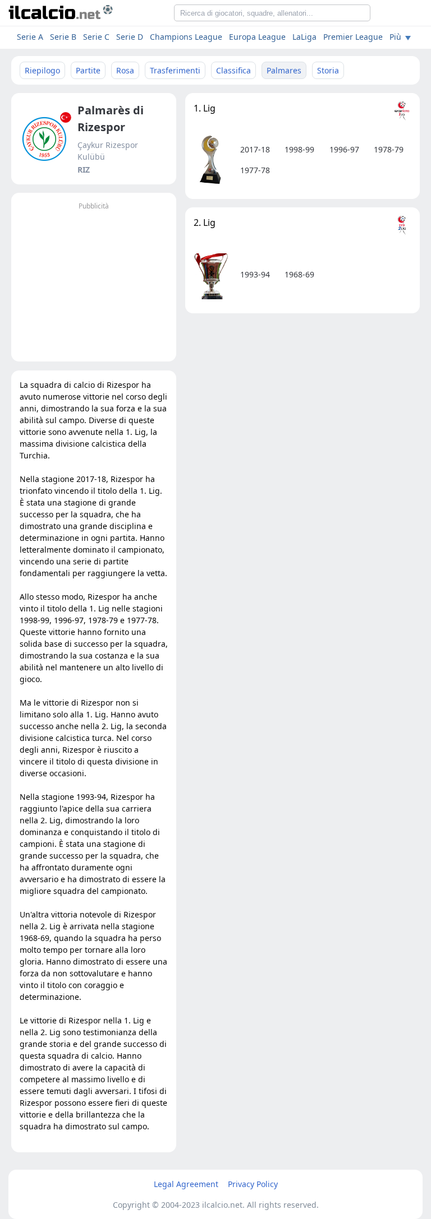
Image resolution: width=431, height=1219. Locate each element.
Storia (328, 70)
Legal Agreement (186, 1184)
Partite (88, 70)
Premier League (353, 36)
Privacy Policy (253, 1184)
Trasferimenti (175, 70)
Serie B (63, 36)
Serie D (129, 36)
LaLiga (304, 36)
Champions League (186, 36)
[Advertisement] (94, 283)
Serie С (96, 36)
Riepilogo (42, 70)
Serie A (30, 36)
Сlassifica (233, 70)
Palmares (284, 70)
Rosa (125, 70)
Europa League (257, 36)
